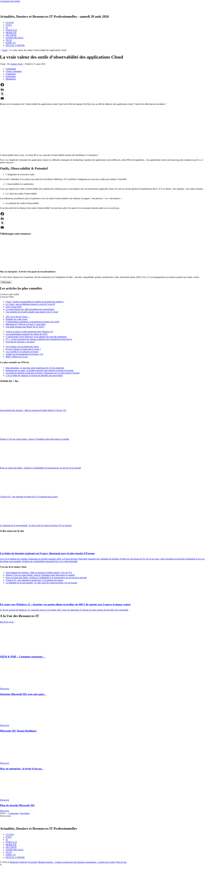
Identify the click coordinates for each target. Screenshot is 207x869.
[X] (103, 94)
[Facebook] (103, 85)
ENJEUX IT (11, 30)
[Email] (103, 98)
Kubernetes (11, 76)
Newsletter (32, 862)
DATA (9, 25)
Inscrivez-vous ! (7, 622)
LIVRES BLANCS (14, 38)
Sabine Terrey (17, 64)
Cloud (4, 50)
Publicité (23, 862)
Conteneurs (11, 74)
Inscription (25, 813)
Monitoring (11, 79)
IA (7, 27)
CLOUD (10, 22)
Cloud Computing (14, 71)
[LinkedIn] (103, 89)
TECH (9, 40)
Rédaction (14, 862)
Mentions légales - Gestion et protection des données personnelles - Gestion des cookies (77, 862)
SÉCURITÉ (11, 35)
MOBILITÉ (11, 32)
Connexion (14, 813)
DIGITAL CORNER (15, 45)
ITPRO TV (11, 43)
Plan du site (121, 862)
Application (11, 69)
